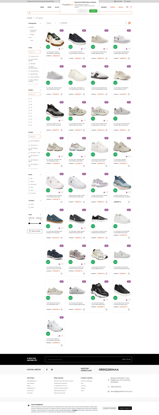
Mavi (31, 187)
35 (31, 125)
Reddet (75, 410)
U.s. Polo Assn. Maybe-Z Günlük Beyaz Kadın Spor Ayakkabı (53, 339)
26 (31, 98)
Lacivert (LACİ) (34, 56)
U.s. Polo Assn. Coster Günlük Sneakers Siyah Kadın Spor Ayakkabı (76, 232)
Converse (83, 385)
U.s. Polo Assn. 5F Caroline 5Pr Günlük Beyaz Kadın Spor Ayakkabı (122, 232)
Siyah (32, 190)
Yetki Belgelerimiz (31, 381)
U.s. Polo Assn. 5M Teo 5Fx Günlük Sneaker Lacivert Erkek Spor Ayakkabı (77, 52)
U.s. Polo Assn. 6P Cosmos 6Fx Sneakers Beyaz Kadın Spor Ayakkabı (122, 124)
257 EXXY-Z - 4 (34, 145)
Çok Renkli (33, 184)
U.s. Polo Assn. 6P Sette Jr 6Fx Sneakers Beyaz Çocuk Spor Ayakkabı (99, 124)
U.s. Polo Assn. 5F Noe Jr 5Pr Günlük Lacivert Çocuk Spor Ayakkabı (53, 267)
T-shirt (31, 40)
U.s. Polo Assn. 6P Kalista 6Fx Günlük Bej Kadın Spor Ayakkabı (54, 160)
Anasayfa (29, 18)
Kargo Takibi (119, 1)
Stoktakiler (64, 23)
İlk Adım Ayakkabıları (86, 381)
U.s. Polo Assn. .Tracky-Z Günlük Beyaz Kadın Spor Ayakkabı (53, 52)
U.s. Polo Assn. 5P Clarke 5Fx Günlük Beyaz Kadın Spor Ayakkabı (98, 160)
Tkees (82, 390)
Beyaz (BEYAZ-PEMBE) (34, 80)
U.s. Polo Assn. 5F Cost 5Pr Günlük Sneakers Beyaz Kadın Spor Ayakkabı (77, 303)
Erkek (49, 7)
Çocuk (57, 7)
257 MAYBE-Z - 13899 (34, 149)
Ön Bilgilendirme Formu (60, 385)
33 (31, 119)
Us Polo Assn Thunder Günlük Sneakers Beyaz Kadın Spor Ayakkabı (77, 196)
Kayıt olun (126, 359)
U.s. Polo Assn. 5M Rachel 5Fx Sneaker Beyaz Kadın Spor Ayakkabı (121, 52)
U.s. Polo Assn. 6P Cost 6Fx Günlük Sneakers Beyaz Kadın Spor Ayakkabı (122, 267)
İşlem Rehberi (30, 383)
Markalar (104, 7)
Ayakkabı (31, 27)
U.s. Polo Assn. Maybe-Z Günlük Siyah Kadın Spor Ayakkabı (98, 303)
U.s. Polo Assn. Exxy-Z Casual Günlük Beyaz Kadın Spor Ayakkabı (54, 196)
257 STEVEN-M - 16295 (34, 160)
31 (31, 113)
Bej (31, 178)
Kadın (42, 7)
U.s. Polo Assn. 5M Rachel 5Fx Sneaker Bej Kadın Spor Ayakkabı (99, 52)
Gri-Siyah (33, 193)
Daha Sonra (82, 11)
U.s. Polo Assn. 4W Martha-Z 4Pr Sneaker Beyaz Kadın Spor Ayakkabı (77, 88)
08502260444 (109, 369)
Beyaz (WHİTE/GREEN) (33, 67)
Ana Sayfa (29, 393)
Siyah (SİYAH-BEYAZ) (33, 60)
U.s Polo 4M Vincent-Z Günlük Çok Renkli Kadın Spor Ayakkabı (99, 196)
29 (31, 107)
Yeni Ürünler (30, 390)
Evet (93, 11)
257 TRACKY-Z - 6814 (34, 156)
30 (31, 110)
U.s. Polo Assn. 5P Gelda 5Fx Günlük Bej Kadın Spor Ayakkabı (121, 88)
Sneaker (32, 34)
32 (31, 116)
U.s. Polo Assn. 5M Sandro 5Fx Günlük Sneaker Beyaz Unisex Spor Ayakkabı (99, 88)
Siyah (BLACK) (34, 71)
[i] (52, 370)
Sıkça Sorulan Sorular (59, 393)
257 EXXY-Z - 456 (35, 152)
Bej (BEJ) (32, 63)
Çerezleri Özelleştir (109, 408)
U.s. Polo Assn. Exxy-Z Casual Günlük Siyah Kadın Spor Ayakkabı (121, 303)
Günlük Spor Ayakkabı (33, 30)
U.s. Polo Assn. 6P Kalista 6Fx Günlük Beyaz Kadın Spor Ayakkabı (76, 160)
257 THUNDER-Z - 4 (34, 141)
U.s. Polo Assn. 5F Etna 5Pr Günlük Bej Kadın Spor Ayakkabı (98, 267)
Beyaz (32, 181)
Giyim (30, 37)
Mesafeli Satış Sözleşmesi (60, 383)
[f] (47, 370)
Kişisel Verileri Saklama (60, 390)
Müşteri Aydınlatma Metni (61, 388)
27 (31, 101)
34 (31, 122)
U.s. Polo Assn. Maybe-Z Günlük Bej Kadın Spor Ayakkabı (120, 160)
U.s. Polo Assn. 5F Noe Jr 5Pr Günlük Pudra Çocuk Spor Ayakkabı (76, 267)
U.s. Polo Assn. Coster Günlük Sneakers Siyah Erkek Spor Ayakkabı (99, 232)
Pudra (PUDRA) (34, 77)
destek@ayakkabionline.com (121, 391)
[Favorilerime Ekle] (62, 49)
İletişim (29, 385)
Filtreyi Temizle (36, 231)
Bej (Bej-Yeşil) (34, 74)
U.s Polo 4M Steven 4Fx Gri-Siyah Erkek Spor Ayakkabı (53, 124)
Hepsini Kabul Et (125, 408)
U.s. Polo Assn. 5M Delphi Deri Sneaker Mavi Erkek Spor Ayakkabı (54, 232)
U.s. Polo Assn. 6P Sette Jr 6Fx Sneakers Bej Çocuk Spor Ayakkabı (77, 124)
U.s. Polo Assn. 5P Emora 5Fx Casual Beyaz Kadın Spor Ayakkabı (54, 88)
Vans (82, 383)
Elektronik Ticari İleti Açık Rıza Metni (63, 381)
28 (31, 104)
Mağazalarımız (31, 388)
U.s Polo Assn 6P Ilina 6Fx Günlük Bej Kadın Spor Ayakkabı (53, 303)
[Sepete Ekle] (61, 58)
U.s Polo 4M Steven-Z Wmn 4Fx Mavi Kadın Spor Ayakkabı (122, 196)
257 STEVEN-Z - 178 (34, 165)
